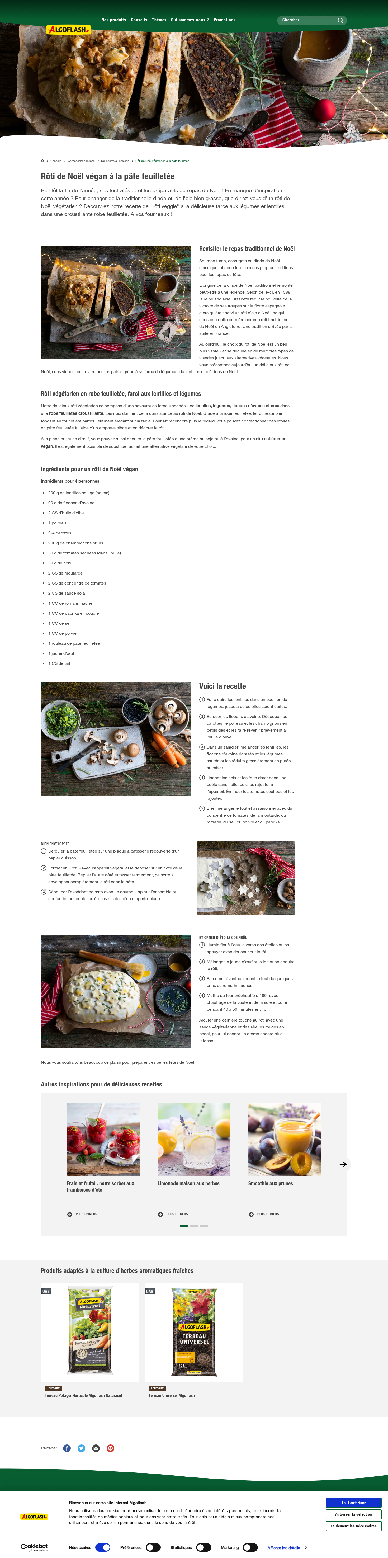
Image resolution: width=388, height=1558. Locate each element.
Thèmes (159, 20)
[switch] (153, 1547)
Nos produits (114, 20)
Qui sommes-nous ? (190, 20)
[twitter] (81, 1448)
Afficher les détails (284, 1547)
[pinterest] (110, 1448)
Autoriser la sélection (353, 1515)
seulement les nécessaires (354, 1526)
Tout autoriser (354, 1503)
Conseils (139, 20)
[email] (96, 1448)
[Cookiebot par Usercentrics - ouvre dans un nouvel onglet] (34, 1548)
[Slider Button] (343, 1164)
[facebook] (67, 1448)
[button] (184, 1226)
